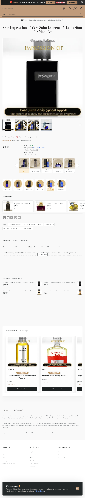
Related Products (11, 331)
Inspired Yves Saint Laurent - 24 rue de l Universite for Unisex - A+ (19, 283)
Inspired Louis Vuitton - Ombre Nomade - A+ (23, 204)
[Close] (82, 2)
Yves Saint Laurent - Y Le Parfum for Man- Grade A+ (25, 224)
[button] (5, 125)
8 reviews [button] (15, 140)
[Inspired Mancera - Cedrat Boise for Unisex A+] (22, 352)
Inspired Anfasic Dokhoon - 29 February (56, 204)
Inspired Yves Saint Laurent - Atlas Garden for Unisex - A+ (19, 291)
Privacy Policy (39, 491)
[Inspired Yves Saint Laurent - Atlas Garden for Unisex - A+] (39, 292)
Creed (44, 369)
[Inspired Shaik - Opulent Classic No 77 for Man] (73, 206)
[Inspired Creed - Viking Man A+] (57, 352)
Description (6, 240)
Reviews (15, 240)
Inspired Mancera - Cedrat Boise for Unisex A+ (22, 377)
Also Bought (24, 331)
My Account (34, 447)
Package (5, 176)
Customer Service (64, 447)
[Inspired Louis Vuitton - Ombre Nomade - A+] (8, 206)
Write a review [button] (26, 140)
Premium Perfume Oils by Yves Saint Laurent (17, 228)
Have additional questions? (28, 137)
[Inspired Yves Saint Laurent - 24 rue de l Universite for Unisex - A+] (39, 283)
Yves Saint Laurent (39, 148)
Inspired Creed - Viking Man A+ (54, 375)
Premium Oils (49, 224)
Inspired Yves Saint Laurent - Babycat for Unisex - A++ (60, 291)
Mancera (10, 369)
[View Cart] (81, 8)
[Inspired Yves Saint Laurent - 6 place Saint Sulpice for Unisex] (80, 283)
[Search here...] (81, 14)
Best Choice (7, 196)
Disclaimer (24, 240)
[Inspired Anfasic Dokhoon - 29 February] (41, 206)
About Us (6, 447)
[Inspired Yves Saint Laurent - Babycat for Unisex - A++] (80, 292)
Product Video (10, 137)
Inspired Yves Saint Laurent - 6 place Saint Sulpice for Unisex (60, 283)
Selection (6, 160)
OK (77, 488)
